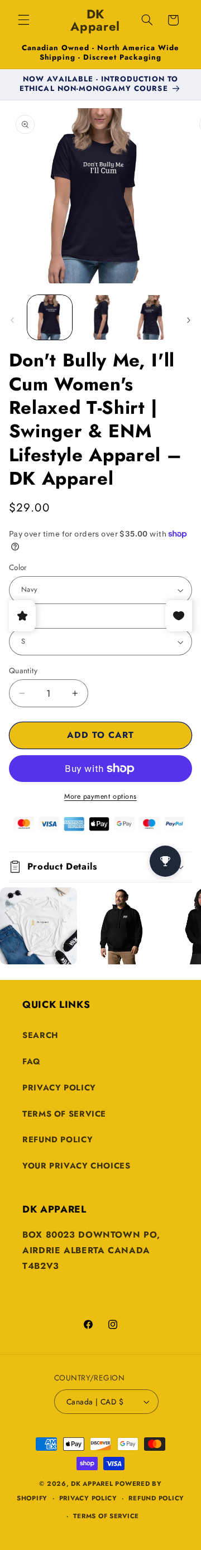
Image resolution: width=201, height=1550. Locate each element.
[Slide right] (188, 320)
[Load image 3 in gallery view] (150, 317)
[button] (23, 20)
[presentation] (7, 933)
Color (18, 567)
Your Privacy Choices (76, 1166)
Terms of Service (64, 1114)
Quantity (23, 670)
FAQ (31, 1061)
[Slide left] (12, 320)
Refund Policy (57, 1139)
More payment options (100, 796)
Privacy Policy (59, 1087)
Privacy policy (88, 1498)
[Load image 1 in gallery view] (49, 317)
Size (16, 619)
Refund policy (156, 1498)
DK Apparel (92, 1483)
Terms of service (106, 1516)
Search (40, 1035)
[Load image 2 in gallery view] (100, 317)
